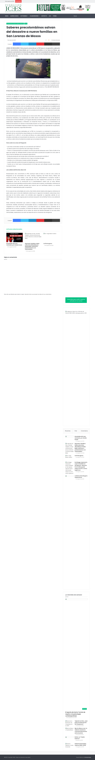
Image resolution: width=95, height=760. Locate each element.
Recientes (67, 431)
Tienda (54, 16)
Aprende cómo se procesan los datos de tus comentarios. (38, 294)
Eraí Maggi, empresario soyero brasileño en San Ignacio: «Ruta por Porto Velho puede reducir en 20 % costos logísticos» (81, 466)
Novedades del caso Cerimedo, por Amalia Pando (14, 244)
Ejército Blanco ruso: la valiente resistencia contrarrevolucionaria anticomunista (81, 731)
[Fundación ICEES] (18, 8)
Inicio (6, 16)
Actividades (23, 16)
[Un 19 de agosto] (51, 237)
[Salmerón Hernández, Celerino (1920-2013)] (69, 746)
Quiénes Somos (14, 16)
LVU (50, 16)
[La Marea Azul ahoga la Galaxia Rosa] (69, 531)
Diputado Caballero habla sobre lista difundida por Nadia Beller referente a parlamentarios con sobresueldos (32, 246)
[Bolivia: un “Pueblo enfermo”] (69, 739)
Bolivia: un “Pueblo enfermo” (80, 737)
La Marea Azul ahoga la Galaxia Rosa (81, 476)
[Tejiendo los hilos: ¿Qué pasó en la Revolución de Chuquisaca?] (69, 723)
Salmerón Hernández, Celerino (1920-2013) (80, 744)
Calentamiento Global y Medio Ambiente (15, 23)
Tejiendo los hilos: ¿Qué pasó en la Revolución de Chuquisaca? (81, 722)
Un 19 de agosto (47, 243)
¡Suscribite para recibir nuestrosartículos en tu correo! (76, 300)
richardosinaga (87, 757)
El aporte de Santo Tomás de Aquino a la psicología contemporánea (75, 714)
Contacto (44, 16)
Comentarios (84, 431)
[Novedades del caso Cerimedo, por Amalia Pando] (14, 237)
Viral (76, 431)
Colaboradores (34, 16)
